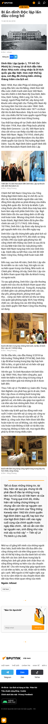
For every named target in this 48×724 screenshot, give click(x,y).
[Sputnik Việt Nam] (7, 4)
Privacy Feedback (25, 694)
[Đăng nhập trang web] (39, 2)
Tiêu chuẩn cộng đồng (10, 691)
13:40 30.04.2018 (8, 21)
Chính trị (26, 665)
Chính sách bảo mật (9, 694)
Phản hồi (33, 687)
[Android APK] (9, 701)
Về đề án (4, 687)
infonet (9, 52)
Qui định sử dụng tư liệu (19, 687)
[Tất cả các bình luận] (3, 720)
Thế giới (15, 665)
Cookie (23, 691)
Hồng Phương (12, 188)
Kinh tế (36, 665)
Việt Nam (5, 589)
